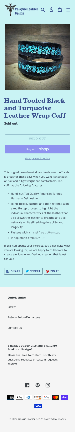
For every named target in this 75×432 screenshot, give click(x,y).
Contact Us (15, 328)
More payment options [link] (37, 158)
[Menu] (68, 9)
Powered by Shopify (55, 419)
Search (12, 307)
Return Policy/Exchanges (24, 317)
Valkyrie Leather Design (30, 419)
